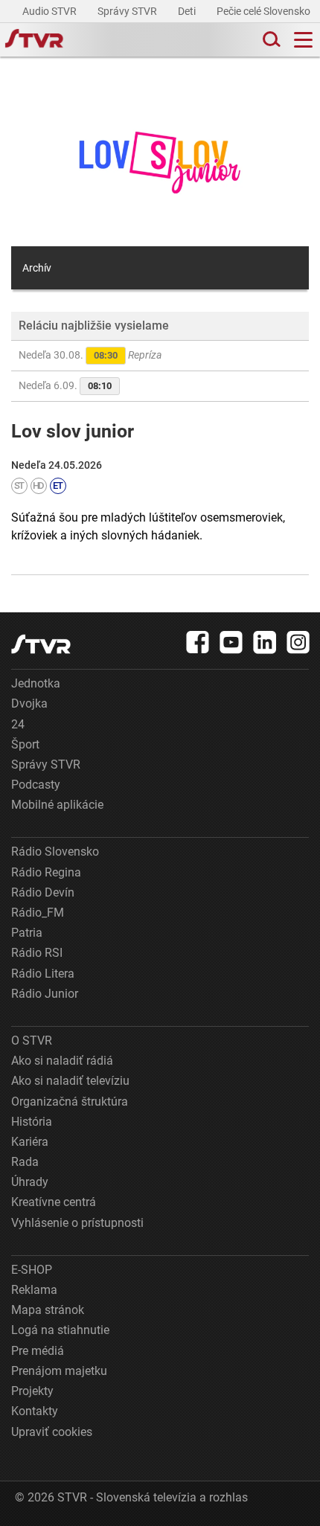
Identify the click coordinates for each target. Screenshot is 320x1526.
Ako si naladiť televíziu (70, 1081)
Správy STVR (128, 11)
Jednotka (35, 683)
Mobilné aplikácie (57, 805)
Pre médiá (37, 1351)
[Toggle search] (270, 40)
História (31, 1122)
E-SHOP (31, 1270)
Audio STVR (50, 11)
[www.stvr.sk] (41, 644)
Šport (25, 744)
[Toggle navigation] (303, 40)
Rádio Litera (42, 973)
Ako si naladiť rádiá (62, 1061)
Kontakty (34, 1411)
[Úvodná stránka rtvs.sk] (34, 40)
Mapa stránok (47, 1310)
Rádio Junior (44, 994)
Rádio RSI (37, 953)
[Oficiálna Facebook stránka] (198, 642)
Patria (26, 933)
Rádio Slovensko (55, 851)
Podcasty (35, 785)
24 (18, 724)
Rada (25, 1162)
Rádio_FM (37, 912)
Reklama (34, 1290)
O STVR (31, 1040)
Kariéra (29, 1142)
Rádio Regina (46, 872)
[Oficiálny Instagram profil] (298, 642)
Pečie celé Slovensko (265, 11)
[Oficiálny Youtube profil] (231, 642)
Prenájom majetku (59, 1371)
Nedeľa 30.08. (90, 355)
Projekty (32, 1391)
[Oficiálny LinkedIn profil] (265, 642)
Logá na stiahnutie (60, 1330)
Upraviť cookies (51, 1432)
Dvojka (29, 703)
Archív (36, 268)
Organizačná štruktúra (69, 1101)
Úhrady (29, 1182)
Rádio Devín (42, 892)
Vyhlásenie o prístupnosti (77, 1223)
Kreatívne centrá (53, 1202)
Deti (188, 11)
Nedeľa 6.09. (65, 385)
